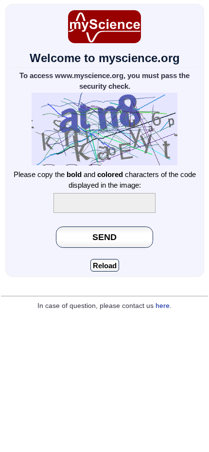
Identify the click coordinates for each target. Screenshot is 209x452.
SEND (104, 237)
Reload (105, 265)
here (163, 305)
